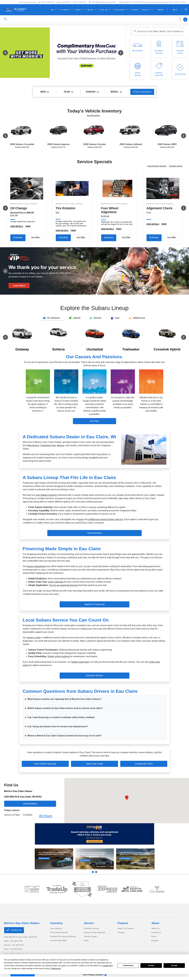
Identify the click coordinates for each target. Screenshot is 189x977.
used (80, 519)
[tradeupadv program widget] (56, 889)
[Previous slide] (93, 872)
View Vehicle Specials (45, 764)
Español (154, 940)
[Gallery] (63, 52)
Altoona (60, 445)
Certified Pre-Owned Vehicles (63, 936)
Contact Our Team (144, 764)
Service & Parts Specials (94, 932)
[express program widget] (107, 889)
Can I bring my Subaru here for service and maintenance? (57, 726)
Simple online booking (58, 656)
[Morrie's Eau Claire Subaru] (16, 9)
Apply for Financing (94, 604)
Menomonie (33, 445)
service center (34, 637)
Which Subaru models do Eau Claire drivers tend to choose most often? (65, 708)
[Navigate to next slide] (124, 53)
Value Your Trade (94, 764)
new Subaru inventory (46, 495)
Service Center (90, 936)
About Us (155, 928)
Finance (123, 923)
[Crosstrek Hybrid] (135, 858)
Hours (154, 936)
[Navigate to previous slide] (2, 53)
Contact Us (15, 930)
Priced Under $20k (58, 940)
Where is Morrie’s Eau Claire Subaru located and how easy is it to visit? (64, 735)
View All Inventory (93, 115)
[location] (89, 2)
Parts (86, 940)
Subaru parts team (80, 662)
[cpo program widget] (82, 889)
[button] (127, 798)
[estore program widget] (132, 889)
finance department (36, 566)
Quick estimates (56, 582)
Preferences (128, 965)
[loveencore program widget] (157, 889)
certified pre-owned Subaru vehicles (105, 519)
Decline (151, 965)
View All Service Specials (157, 166)
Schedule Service (175, 166)
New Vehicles (56, 928)
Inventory (56, 923)
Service (89, 923)
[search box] (157, 31)
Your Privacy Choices (93, 975)
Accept (174, 965)
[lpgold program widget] (31, 889)
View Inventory (94, 533)
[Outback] (54, 858)
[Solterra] (94, 858)
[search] (186, 9)
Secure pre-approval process (63, 585)
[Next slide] (96, 872)
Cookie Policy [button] (108, 966)
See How (94, 421)
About (155, 923)
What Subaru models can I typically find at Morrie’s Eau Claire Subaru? (64, 699)
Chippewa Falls (48, 445)
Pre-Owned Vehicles (59, 932)
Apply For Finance (126, 928)
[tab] (51, 318)
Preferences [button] (56, 969)
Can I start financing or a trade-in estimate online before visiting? (61, 717)
